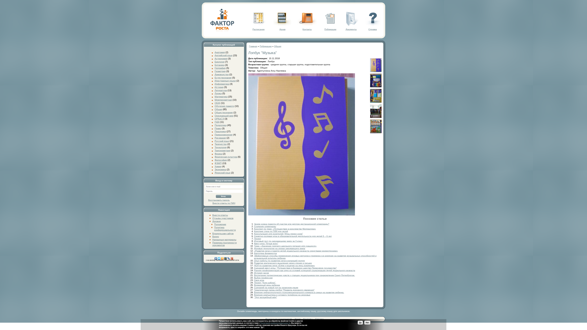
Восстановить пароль (219, 200)
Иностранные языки (225, 80)
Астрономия (221, 58)
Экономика (220, 169)
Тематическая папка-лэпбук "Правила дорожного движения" (284, 290)
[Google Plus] (232, 258)
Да (360, 322)
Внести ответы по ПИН (223, 203)
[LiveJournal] (228, 258)
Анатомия (220, 52)
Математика (221, 96)
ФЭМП (218, 163)
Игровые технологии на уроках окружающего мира (279, 248)
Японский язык (222, 172)
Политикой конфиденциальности (275, 323)
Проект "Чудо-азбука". (265, 282)
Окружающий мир (224, 115)
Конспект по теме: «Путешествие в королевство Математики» (285, 229)
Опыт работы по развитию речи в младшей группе (279, 260)
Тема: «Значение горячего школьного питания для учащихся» (285, 246)
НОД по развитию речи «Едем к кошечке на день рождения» (284, 265)
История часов (261, 273)
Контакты (307, 29)
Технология (221, 147)
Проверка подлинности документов (224, 244)
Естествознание (223, 77)
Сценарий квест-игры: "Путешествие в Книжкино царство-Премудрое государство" (295, 268)
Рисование (220, 138)
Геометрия (220, 71)
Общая (218, 109)
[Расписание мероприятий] (258, 25)
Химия (218, 166)
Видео (215, 236)
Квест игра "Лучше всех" (266, 243)
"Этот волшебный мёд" (265, 297)
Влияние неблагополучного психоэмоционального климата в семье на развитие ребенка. (299, 292)
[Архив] (282, 25)
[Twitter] (219, 258)
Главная (253, 46)
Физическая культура (226, 157)
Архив (282, 29)
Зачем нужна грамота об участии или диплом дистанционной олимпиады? (291, 224)
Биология (219, 62)
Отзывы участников (222, 218)
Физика (218, 153)
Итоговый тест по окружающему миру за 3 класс (278, 241)
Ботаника (219, 65)
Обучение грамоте (224, 106)
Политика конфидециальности (225, 228)
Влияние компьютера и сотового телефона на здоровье (282, 295)
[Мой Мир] (225, 258)
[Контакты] (307, 25)
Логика (218, 93)
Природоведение (224, 134)
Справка (372, 29)
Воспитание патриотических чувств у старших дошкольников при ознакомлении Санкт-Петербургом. (304, 275)
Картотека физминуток (265, 253)
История (219, 87)
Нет (367, 322)
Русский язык (222, 141)
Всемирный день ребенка (267, 285)
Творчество (221, 144)
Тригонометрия (222, 150)
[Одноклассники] (222, 258)
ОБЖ (217, 103)
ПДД (217, 122)
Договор (216, 221)
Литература (221, 90)
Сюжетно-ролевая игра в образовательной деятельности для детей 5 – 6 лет (293, 236)
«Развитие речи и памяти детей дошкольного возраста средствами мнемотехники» (296, 251)
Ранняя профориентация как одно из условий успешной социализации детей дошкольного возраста (304, 270)
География (220, 68)
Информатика (222, 84)
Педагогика (220, 125)
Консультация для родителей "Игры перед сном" (278, 234)
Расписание (259, 29)
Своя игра (259, 280)
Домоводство (222, 74)
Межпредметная (223, 100)
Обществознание (224, 112)
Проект (257, 238)
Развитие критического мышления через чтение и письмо (283, 263)
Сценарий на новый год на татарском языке (276, 287)
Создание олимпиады (265, 226)
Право (218, 128)
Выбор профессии (263, 278)
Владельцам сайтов (223, 233)
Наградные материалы (224, 239)
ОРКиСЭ (219, 118)
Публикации (330, 29)
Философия (221, 160)
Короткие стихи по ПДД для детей (271, 231)
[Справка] (373, 25)
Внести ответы (220, 215)
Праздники (220, 131)
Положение (220, 224)
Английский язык (223, 55)
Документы (351, 29)
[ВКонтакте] (216, 258)
